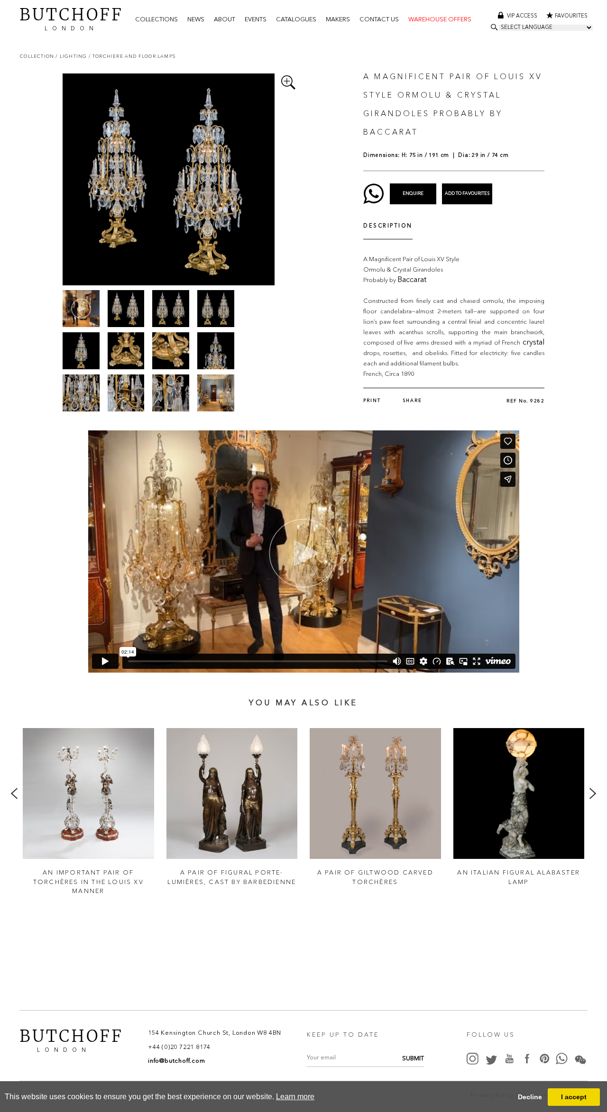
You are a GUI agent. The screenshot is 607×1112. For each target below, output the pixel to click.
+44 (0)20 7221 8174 (179, 1047)
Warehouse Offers (439, 20)
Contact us (379, 20)
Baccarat (411, 280)
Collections (156, 20)
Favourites (571, 16)
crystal (533, 342)
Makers (338, 20)
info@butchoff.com (176, 1061)
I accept (574, 1097)
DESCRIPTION (388, 226)
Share (412, 401)
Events (256, 20)
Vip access (523, 16)
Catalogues (296, 20)
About (224, 20)
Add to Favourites (467, 193)
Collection (37, 56)
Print (372, 401)
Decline (530, 1097)
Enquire (413, 193)
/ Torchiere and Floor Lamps (132, 56)
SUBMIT (413, 1059)
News (195, 20)
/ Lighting (71, 56)
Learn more (295, 1097)
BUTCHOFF (71, 18)
